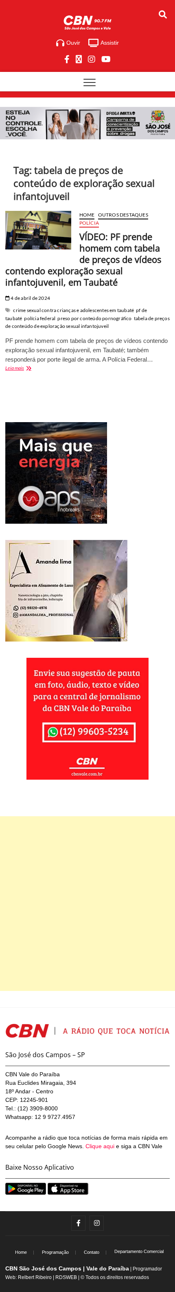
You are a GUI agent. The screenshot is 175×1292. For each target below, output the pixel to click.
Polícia (89, 223)
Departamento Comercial (139, 1251)
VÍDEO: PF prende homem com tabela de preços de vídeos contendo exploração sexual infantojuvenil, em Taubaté (83, 259)
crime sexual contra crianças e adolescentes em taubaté (73, 310)
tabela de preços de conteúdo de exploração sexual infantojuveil (87, 322)
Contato (91, 1252)
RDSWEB (66, 1277)
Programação (55, 1252)
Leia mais (28, 368)
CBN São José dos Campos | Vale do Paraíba (67, 1268)
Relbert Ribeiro (35, 1277)
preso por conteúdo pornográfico (94, 318)
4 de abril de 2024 (30, 298)
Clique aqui (99, 1146)
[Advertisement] (87, 903)
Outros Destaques (123, 215)
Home (87, 215)
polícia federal (39, 318)
